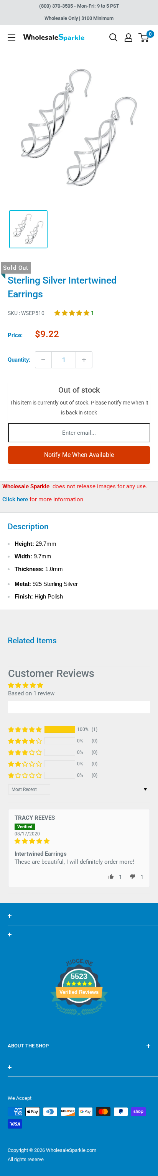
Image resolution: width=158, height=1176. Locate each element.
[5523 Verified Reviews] (79, 1028)
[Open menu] (11, 37)
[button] (72, 313)
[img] (79, 841)
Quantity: (19, 359)
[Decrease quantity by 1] (43, 360)
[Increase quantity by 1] (84, 360)
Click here (16, 499)
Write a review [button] (79, 706)
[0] (144, 37)
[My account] (128, 37)
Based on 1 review (31, 693)
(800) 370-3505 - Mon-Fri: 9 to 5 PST (79, 6)
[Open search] (113, 37)
